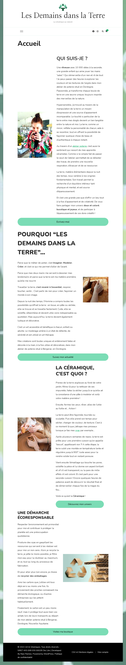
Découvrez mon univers (80, 504)
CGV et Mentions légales (82, 652)
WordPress (49, 654)
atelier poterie (80, 146)
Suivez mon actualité (63, 357)
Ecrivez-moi (62, 221)
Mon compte (103, 652)
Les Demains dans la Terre (63, 15)
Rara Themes (26, 654)
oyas (77, 430)
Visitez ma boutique (63, 631)
